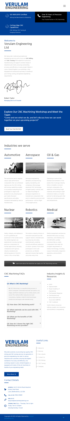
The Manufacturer (54, 295)
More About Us (11, 374)
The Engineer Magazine (55, 293)
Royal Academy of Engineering (54, 290)
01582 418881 (18, 395)
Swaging (12, 32)
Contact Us (41, 357)
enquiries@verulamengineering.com (18, 401)
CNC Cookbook (53, 302)
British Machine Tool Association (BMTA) (55, 299)
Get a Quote (41, 354)
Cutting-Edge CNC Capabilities (16, 26)
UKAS (50, 284)
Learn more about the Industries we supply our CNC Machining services (36, 263)
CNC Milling (13, 30)
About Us (41, 348)
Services (40, 351)
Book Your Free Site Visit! (13, 129)
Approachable (53, 287)
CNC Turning (21, 30)
